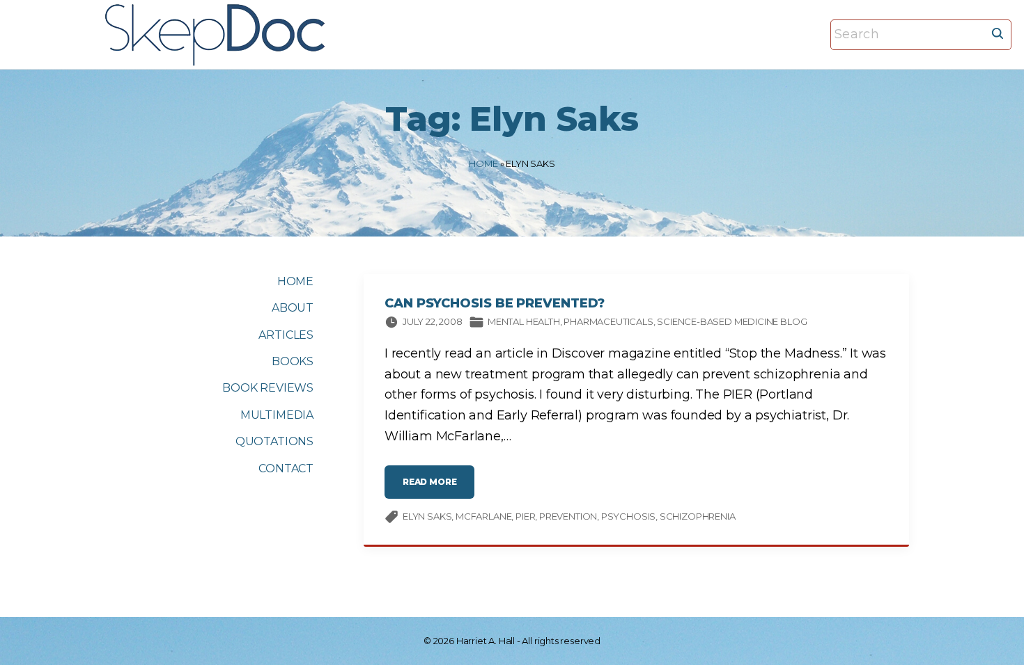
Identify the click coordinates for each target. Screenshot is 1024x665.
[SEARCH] (997, 32)
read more (438, 487)
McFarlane (483, 516)
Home (483, 163)
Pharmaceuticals (608, 321)
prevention (568, 516)
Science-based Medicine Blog (732, 321)
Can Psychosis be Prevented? (495, 303)
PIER (525, 516)
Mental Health (524, 321)
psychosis (628, 516)
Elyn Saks (427, 516)
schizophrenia (698, 516)
